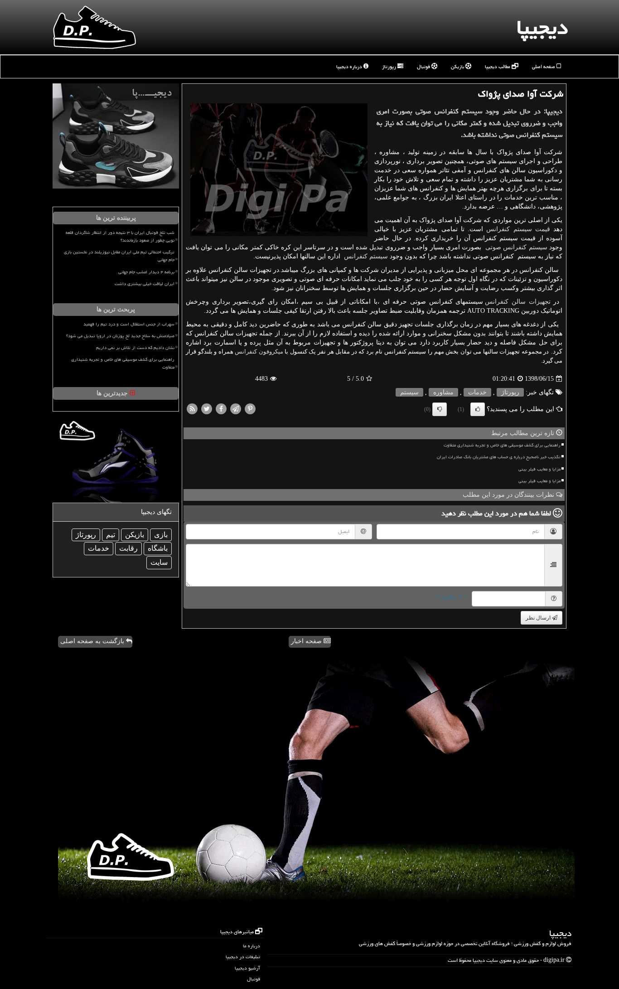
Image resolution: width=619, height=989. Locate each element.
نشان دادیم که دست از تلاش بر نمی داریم (135, 347)
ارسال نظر (539, 618)
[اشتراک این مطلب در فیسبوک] (221, 408)
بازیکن (458, 66)
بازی (161, 534)
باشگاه (158, 548)
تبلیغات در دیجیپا (243, 956)
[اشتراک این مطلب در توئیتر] (206, 408)
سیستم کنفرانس (366, 256)
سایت (159, 562)
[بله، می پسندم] (477, 409)
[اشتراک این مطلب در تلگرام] (235, 408)
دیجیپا (542, 27)
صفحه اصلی (544, 66)
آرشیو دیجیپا (247, 968)
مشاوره (443, 392)
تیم (110, 534)
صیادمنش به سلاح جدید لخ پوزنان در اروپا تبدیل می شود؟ (120, 335)
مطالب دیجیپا (498, 66)
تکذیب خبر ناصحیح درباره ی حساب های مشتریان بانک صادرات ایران (499, 456)
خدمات (477, 392)
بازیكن (134, 534)
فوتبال (424, 66)
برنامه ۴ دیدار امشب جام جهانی (146, 271)
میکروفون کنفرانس (259, 351)
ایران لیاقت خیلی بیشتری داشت (144, 283)
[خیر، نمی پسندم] (439, 409)
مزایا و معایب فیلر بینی (539, 469)
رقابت (128, 548)
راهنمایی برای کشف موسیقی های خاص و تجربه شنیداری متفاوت (502, 445)
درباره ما (251, 945)
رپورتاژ (389, 66)
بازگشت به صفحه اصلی (93, 641)
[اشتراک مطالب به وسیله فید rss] (192, 408)
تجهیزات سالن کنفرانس (517, 301)
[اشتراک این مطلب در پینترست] (250, 408)
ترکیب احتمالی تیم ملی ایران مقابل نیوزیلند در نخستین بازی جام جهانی (119, 255)
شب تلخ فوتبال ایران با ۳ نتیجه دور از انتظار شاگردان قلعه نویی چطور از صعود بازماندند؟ (120, 236)
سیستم (409, 392)
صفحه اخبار (307, 641)
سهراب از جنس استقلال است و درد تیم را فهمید (128, 324)
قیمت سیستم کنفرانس (518, 229)
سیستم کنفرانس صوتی (516, 247)
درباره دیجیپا (349, 66)
